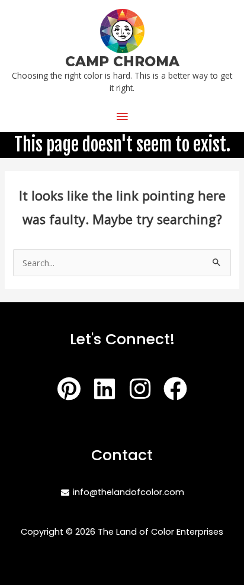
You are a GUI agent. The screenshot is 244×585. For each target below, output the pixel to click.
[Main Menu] (122, 116)
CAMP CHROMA (122, 61)
